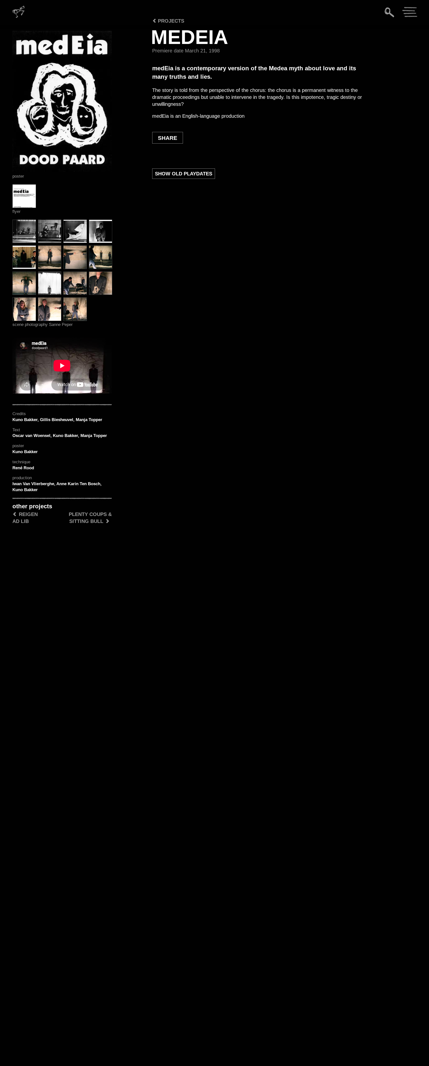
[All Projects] (142, 34)
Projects (170, 21)
